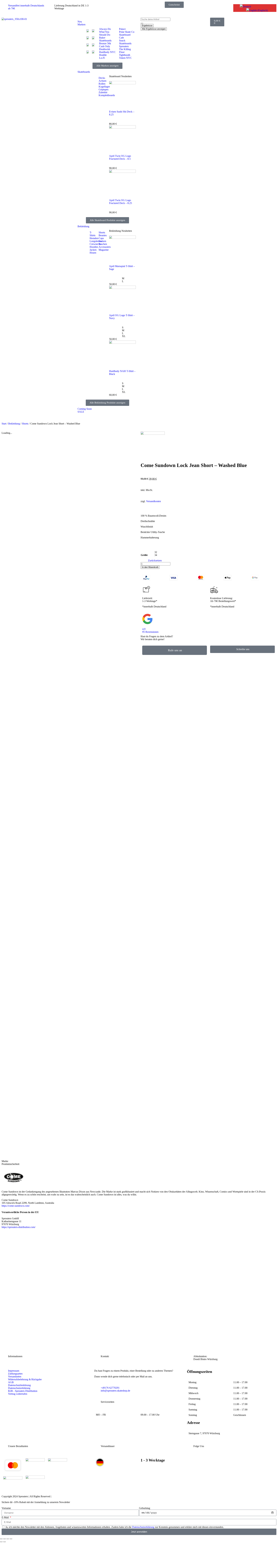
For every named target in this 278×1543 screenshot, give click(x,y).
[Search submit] (142, 23)
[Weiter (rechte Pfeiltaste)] (4, 1541)
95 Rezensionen (150, 632)
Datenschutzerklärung (143, 1527)
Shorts (25, 423)
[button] (245, 6)
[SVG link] (208, 619)
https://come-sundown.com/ (16, 1205)
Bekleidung (14, 423)
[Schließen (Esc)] (11, 1538)
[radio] (129, 278)
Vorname (6, 1508)
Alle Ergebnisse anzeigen (154, 29)
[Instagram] (191, 1461)
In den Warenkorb (150, 567)
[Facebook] (221, 1461)
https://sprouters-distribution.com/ (18, 1227)
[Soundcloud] (251, 1461)
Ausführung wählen (18, 1332)
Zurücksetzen (155, 560)
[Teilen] (7, 1538)
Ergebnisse (147, 25)
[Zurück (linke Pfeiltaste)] (1, 1541)
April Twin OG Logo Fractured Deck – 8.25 (120, 201)
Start (4, 423)
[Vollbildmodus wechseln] (4, 1538)
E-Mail (5, 1517)
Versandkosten (153, 501)
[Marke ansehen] (153, 433)
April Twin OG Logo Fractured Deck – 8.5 (120, 157)
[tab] (22, 1161)
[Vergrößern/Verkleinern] (1, 1538)
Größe (144, 555)
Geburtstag (144, 1508)
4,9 (143, 629)
